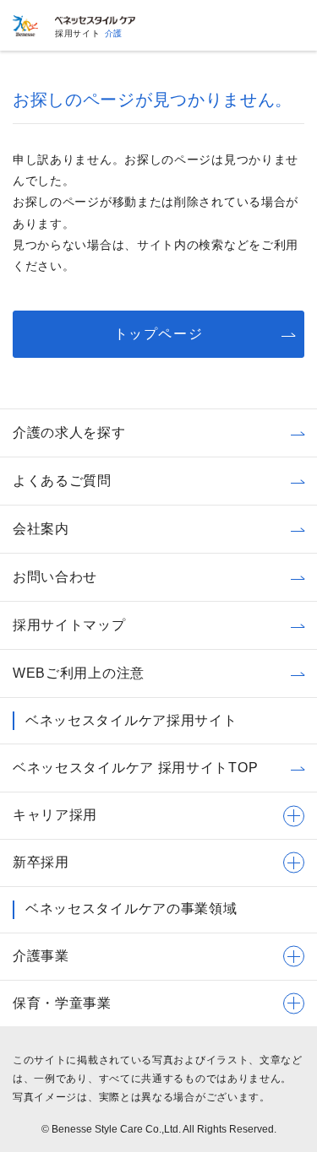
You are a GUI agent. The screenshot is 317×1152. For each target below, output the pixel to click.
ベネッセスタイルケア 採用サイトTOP (135, 767)
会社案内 (41, 529)
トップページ (159, 334)
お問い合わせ (55, 577)
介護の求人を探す (69, 432)
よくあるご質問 (62, 480)
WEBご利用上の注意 (79, 673)
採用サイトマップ (69, 625)
